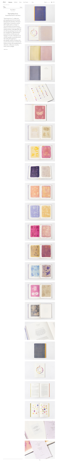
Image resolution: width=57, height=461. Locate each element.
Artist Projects (25, 2)
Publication (10, 2)
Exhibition (15, 2)
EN (51, 2)
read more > (6, 49)
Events (20, 2)
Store (33, 2)
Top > (40, 459)
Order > (21, 7)
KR (53, 2)
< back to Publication (6, 4)
